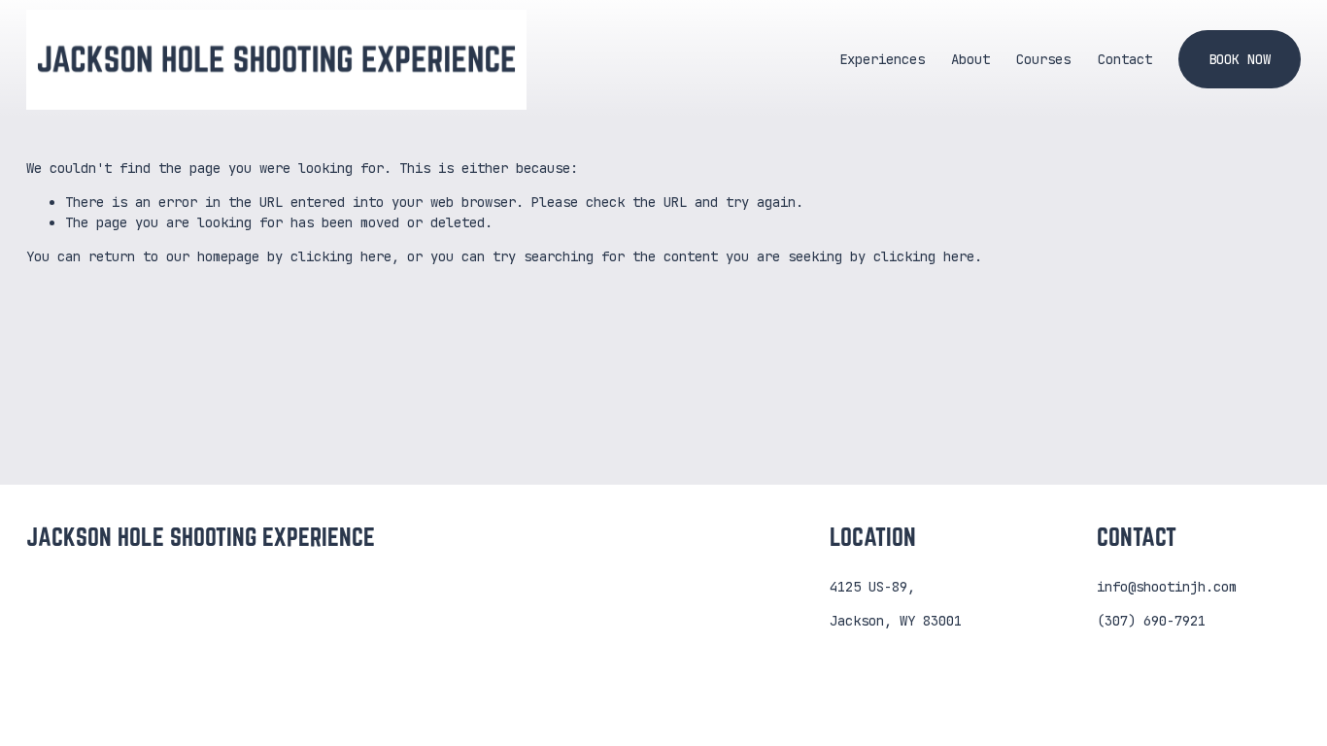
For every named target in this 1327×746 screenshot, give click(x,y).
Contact (1125, 59)
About (970, 59)
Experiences (882, 59)
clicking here (340, 256)
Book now (1239, 59)
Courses (1043, 59)
